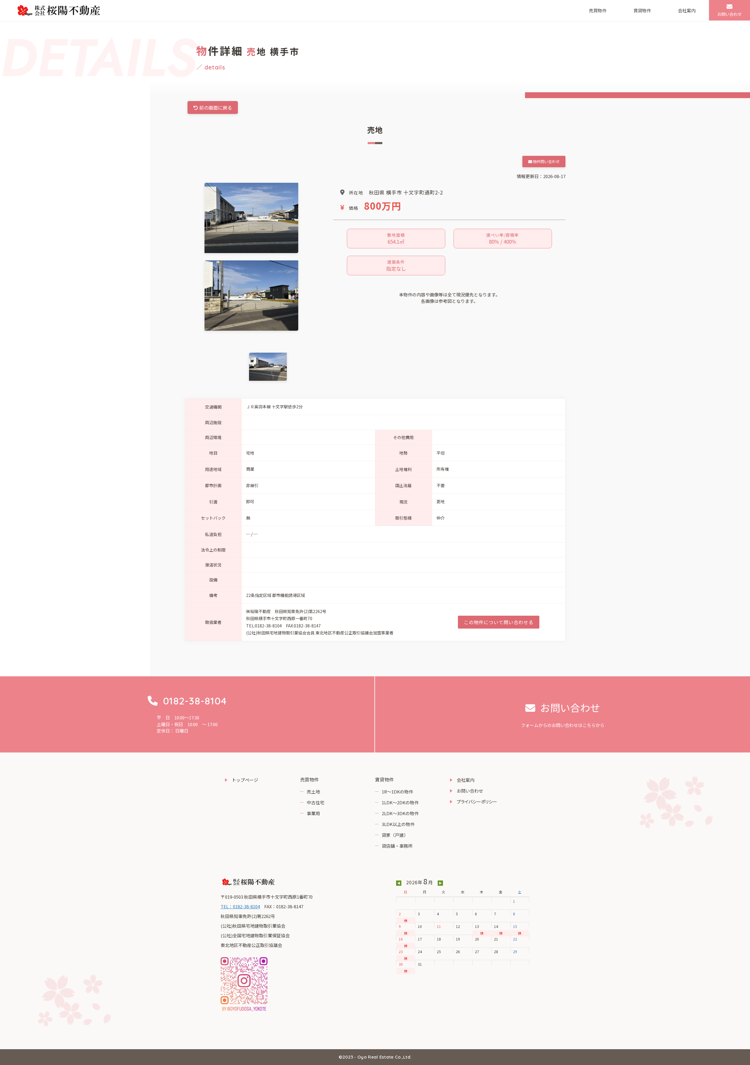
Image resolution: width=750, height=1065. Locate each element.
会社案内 (687, 10)
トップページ (245, 780)
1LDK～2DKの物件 (400, 802)
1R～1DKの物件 (397, 791)
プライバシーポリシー (477, 801)
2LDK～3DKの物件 (400, 813)
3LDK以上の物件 (398, 824)
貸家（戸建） (395, 835)
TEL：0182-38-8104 (240, 906)
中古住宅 (315, 802)
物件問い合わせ (546, 161)
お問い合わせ (470, 791)
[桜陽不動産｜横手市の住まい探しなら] (59, 10)
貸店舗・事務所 (397, 846)
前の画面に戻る (215, 107)
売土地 (313, 791)
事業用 (313, 813)
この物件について (498, 622)
